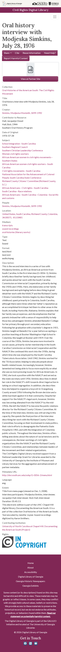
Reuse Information (32, 53)
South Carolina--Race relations (17, 191)
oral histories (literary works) (16, 232)
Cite (17, 53)
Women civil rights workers (15, 153)
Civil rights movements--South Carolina (21, 170)
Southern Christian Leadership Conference (22, 150)
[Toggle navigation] (55, 17)
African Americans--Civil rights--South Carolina (25, 187)
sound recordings (10, 228)
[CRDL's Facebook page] (25, 643)
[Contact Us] (35, 643)
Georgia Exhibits (30, 585)
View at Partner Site (30, 78)
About (30, 567)
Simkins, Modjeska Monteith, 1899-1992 (22, 113)
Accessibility (30, 572)
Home (31, 563)
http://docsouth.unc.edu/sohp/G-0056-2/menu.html (27, 475)
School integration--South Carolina (19, 143)
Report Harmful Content (16, 58)
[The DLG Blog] (30, 643)
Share (6, 53)
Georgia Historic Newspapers (30, 581)
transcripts (7, 225)
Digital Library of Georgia (30, 576)
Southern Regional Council (15, 147)
